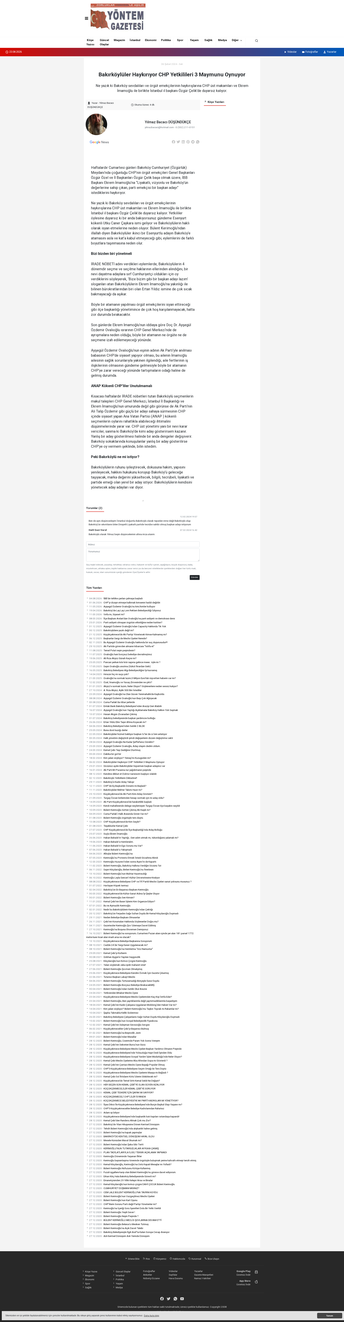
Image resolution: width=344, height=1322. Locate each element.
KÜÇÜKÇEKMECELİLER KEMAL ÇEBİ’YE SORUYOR (122, 1088)
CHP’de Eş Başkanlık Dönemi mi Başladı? (117, 785)
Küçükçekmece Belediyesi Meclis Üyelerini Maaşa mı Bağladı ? (128, 1072)
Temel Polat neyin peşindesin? (112, 650)
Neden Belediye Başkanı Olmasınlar (114, 917)
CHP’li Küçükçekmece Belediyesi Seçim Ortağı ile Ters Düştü (127, 1068)
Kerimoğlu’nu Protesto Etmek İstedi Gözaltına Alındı (123, 857)
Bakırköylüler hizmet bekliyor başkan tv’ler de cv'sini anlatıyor (128, 734)
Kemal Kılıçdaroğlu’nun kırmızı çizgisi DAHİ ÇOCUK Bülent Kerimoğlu (132, 1184)
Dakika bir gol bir (105, 753)
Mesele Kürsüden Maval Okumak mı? (115, 1140)
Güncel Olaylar (123, 1271)
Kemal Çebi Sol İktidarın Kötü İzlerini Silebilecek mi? (123, 1076)
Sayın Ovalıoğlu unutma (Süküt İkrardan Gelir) (120, 666)
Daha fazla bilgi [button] (151, 1315)
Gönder (194, 577)
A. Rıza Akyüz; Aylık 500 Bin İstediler (115, 690)
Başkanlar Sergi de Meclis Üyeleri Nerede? (118, 638)
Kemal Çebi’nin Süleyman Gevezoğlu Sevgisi (119, 1024)
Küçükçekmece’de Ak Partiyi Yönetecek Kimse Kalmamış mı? (128, 634)
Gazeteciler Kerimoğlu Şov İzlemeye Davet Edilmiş (122, 925)
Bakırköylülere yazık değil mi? (111, 630)
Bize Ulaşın (213, 1258)
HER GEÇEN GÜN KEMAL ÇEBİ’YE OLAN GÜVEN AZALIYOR (126, 1084)
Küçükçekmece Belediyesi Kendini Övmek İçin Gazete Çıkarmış (129, 972)
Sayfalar (173, 1274)
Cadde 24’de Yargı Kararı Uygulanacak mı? (118, 945)
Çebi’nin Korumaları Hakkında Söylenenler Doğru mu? (124, 921)
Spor (180, 40)
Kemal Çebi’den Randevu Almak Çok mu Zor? (120, 1120)
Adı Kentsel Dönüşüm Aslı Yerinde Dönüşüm (119, 1236)
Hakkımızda (178, 1258)
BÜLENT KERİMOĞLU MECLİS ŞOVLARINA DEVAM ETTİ (125, 1220)
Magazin (119, 40)
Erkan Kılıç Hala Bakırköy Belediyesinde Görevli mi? (122, 1176)
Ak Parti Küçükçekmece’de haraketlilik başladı (120, 801)
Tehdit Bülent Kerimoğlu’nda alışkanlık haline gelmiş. (123, 1128)
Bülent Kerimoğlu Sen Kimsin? (112, 897)
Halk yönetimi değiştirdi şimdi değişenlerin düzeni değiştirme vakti (131, 738)
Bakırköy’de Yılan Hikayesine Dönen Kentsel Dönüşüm (124, 1124)
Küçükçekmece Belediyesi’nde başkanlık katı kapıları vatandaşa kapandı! (134, 1116)
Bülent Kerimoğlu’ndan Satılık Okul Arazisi (118, 988)
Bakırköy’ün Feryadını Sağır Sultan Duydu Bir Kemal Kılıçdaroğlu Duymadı (133, 913)
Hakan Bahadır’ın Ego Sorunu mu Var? (116, 845)
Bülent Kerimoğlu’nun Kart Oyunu (113, 1200)
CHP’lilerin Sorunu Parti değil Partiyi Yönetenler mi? (123, 1204)
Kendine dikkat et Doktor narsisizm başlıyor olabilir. (123, 773)
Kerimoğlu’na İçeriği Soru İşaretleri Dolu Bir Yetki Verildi (125, 1208)
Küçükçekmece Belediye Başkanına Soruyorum (120, 941)
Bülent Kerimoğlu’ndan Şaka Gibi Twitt (116, 1144)
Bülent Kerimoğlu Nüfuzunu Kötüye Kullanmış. (120, 1168)
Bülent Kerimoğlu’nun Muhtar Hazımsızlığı (118, 873)
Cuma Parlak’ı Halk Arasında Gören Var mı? (118, 813)
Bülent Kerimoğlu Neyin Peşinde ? (113, 1216)
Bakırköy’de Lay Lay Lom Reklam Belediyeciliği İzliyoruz (125, 610)
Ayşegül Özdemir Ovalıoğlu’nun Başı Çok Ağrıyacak (123, 698)
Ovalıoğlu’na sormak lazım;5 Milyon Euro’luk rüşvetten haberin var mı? (132, 678)
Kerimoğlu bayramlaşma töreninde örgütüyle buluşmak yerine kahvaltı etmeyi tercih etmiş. (143, 1160)
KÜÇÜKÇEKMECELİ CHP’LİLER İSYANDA (117, 1096)
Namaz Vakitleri (202, 1278)
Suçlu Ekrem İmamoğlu (108, 833)
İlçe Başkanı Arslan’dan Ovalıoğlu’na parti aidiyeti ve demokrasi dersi (132, 618)
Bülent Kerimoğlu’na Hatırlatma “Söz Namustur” (121, 948)
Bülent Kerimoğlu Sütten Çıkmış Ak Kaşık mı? (119, 809)
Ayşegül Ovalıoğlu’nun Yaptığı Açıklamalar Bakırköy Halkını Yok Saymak (133, 710)
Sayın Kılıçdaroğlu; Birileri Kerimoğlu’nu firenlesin (121, 869)
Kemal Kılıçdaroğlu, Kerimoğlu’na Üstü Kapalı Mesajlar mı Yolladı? (130, 1164)
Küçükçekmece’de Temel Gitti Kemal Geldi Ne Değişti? (124, 1080)
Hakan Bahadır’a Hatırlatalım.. (111, 841)
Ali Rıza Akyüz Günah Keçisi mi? (113, 658)
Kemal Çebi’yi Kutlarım (108, 953)
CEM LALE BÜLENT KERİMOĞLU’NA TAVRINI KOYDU (123, 1192)
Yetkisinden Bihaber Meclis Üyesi (113, 992)
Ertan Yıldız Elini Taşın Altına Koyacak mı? (117, 722)
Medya (222, 40)
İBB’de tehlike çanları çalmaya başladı (116, 598)
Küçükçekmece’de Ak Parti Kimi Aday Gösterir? (121, 793)
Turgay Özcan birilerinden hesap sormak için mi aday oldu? (126, 797)
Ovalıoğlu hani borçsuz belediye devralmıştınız (120, 654)
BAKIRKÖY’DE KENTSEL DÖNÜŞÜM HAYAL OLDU (121, 1136)
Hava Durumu (176, 1278)
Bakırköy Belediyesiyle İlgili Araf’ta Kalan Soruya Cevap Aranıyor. (129, 1232)
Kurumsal (196, 1258)
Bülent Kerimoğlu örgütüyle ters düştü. (116, 817)
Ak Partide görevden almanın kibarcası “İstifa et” (121, 646)
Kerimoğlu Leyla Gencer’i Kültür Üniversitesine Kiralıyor (124, 877)
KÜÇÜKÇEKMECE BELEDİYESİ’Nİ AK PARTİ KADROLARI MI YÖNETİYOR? (133, 1100)
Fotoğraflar (311, 51)
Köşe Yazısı (91, 1271)
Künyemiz (161, 1258)
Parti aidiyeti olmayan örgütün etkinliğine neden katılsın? (125, 622)
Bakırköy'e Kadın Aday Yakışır (111, 781)
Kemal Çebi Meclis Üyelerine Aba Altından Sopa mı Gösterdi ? (128, 1060)
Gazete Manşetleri (203, 1274)
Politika (166, 40)
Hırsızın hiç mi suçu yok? (109, 674)
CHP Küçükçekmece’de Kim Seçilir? (114, 821)
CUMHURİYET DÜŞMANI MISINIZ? (114, 1188)
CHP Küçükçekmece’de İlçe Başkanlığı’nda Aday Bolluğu (125, 829)
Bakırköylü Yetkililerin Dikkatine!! (113, 777)
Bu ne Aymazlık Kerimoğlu (109, 905)
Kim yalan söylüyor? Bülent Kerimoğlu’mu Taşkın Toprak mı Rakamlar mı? (134, 1008)
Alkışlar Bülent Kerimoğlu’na (111, 853)
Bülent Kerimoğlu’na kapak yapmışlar (115, 1132)
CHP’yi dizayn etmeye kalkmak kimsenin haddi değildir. (125, 602)
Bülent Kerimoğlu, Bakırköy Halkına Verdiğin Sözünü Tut (125, 865)
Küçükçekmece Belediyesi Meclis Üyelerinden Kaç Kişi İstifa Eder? (130, 996)
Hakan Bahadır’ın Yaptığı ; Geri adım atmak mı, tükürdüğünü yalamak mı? (133, 837)
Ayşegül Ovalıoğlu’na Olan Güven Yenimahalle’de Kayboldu (126, 694)
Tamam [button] (329, 1316)
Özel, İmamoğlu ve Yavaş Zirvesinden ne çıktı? (120, 682)
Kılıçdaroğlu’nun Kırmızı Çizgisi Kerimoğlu (118, 960)
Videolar (292, 51)
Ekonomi (150, 40)
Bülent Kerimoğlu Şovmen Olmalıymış (115, 969)
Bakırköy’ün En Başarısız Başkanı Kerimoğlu (119, 889)
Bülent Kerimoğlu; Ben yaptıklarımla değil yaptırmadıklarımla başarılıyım (133, 1000)
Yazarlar (331, 51)
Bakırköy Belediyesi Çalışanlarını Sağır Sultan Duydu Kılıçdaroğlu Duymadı (134, 1016)
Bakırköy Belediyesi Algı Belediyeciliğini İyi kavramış (123, 670)
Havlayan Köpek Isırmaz (108, 885)
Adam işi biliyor (104, 1112)
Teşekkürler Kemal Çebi (108, 825)
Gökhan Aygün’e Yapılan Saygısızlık (114, 957)
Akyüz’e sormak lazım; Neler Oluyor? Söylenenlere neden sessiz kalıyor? (133, 686)
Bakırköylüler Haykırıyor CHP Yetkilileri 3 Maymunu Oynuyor (126, 762)
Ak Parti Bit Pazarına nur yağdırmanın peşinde (120, 769)
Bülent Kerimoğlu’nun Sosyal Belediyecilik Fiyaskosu (123, 1020)
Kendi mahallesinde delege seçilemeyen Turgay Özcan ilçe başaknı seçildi (134, 805)
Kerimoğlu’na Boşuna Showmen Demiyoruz (118, 929)
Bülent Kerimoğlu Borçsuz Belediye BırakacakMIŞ (121, 984)
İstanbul (135, 40)
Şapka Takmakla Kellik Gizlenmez (113, 1012)
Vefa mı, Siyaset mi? (107, 614)
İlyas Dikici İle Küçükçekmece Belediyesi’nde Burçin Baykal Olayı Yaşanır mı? (135, 1104)
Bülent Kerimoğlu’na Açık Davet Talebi (116, 1228)
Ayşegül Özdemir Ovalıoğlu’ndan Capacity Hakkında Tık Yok (127, 626)
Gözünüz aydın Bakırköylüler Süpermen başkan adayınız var (127, 765)
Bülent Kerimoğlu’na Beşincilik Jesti (115, 1032)
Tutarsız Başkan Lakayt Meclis (112, 976)
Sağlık (208, 40)
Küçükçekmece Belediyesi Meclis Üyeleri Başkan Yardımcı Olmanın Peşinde (135, 1048)
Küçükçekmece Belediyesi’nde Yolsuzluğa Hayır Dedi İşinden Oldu (130, 1052)
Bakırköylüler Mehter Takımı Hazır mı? (115, 789)
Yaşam (194, 40)
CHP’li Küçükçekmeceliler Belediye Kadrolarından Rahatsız (126, 1108)
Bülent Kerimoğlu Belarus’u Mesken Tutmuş (119, 1224)
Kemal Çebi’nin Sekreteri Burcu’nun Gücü (117, 1044)
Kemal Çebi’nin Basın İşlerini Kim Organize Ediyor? (122, 901)
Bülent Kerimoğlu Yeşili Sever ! (112, 1212)
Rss (147, 1258)
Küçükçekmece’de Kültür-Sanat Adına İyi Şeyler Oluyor (124, 893)
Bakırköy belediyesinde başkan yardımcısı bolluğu (122, 718)
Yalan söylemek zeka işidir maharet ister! (117, 964)
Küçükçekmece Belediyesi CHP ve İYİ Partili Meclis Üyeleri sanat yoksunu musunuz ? (140, 881)
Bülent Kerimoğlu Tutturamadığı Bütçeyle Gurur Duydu (124, 980)
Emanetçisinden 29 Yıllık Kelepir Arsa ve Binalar (121, 1180)
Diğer (235, 40)
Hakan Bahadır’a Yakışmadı (110, 849)
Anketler (147, 1274)
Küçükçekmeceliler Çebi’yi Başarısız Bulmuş (119, 1028)
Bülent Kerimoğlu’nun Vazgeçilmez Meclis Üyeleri (122, 1196)
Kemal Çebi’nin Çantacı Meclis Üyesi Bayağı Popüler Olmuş (127, 1064)
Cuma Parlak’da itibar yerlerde (112, 702)
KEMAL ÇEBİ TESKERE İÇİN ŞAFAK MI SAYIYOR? (121, 1092)
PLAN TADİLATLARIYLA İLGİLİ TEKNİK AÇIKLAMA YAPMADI (128, 1152)
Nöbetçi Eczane (151, 1278)
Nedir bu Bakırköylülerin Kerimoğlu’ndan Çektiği (121, 909)
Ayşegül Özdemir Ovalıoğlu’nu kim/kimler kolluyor (122, 606)
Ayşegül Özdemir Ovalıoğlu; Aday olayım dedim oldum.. (125, 746)
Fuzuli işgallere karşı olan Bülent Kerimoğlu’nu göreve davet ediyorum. (132, 1172)
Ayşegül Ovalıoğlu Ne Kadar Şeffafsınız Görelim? (121, 741)
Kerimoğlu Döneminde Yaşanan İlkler (115, 1156)
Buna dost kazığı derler (108, 730)
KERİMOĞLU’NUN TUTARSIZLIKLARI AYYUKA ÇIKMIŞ (124, 1148)
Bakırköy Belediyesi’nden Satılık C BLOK (117, 726)
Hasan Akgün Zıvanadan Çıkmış (113, 714)
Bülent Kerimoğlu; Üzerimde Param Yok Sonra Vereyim (124, 1040)
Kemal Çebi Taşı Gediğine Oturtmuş (114, 750)
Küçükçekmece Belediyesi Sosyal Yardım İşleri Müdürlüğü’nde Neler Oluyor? (135, 1056)
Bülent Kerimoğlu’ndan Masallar (112, 1036)
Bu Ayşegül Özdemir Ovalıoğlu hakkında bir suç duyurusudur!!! (128, 642)
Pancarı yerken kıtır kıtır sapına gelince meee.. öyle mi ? (124, 662)
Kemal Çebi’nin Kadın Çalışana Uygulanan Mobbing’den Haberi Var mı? (133, 1004)
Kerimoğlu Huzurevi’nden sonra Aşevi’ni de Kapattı (122, 861)
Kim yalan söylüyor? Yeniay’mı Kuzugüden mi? (120, 757)
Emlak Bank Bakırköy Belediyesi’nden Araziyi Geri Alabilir (125, 706)
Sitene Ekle (133, 1258)
